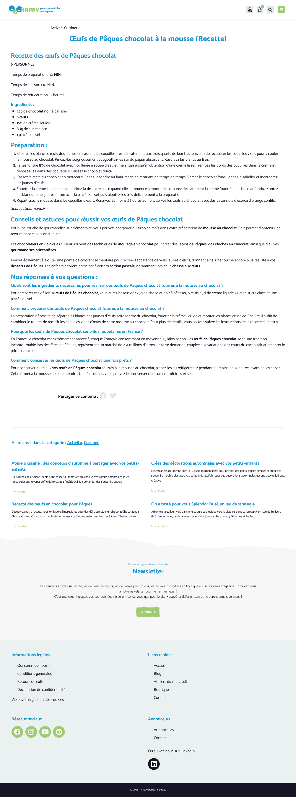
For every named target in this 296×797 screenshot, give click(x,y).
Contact (160, 698)
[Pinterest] (59, 732)
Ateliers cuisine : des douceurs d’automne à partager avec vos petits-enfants (75, 466)
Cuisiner (70, 28)
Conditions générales (34, 673)
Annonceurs (164, 730)
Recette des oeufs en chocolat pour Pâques (51, 504)
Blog (157, 673)
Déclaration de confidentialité (41, 689)
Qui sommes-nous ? (33, 665)
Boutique (161, 689)
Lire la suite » (19, 492)
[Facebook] (17, 732)
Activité (56, 28)
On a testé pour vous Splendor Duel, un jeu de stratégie (203, 504)
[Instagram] (31, 732)
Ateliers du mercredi (170, 681)
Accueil (160, 665)
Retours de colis (30, 681)
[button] (270, 9)
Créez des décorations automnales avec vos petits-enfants (205, 463)
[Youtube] (45, 732)
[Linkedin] (154, 764)
